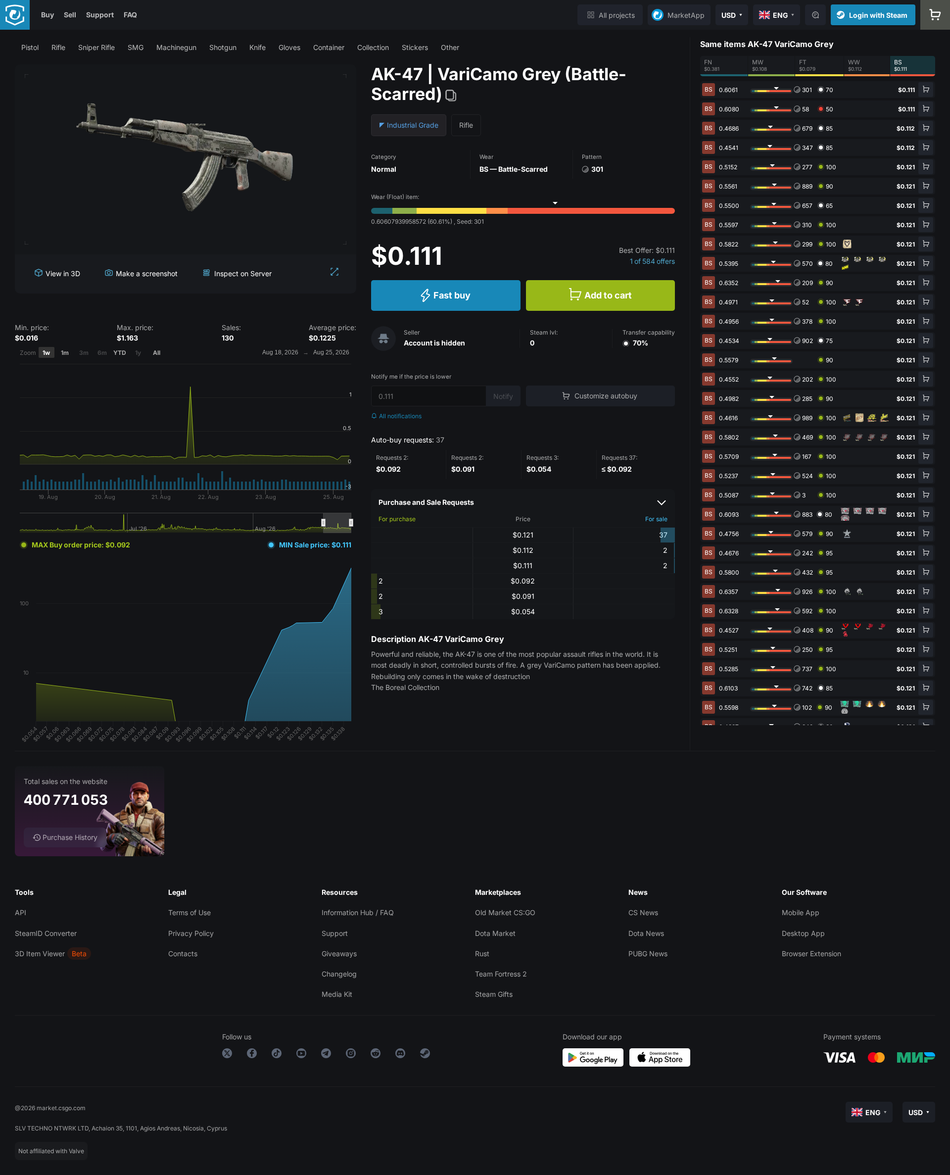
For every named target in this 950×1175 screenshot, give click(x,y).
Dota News (646, 933)
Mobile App (800, 912)
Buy (47, 14)
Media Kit (337, 994)
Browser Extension (811, 953)
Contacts (182, 953)
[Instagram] (351, 1055)
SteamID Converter (46, 933)
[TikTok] (277, 1055)
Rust (482, 953)
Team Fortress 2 (501, 974)
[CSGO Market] (15, 15)
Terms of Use (189, 912)
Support (100, 14)
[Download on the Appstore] (659, 1057)
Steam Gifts (494, 994)
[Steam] (425, 1055)
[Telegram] (326, 1055)
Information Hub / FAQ (358, 912)
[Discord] (400, 1055)
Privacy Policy (191, 933)
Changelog (339, 974)
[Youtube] (301, 1055)
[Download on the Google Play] (593, 1057)
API (20, 912)
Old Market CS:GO (505, 912)
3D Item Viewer (40, 953)
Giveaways (339, 953)
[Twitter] (227, 1055)
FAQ (130, 14)
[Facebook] (252, 1055)
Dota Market (495, 933)
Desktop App (803, 933)
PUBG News (647, 953)
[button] (30, 47)
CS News (643, 912)
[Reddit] (375, 1055)
